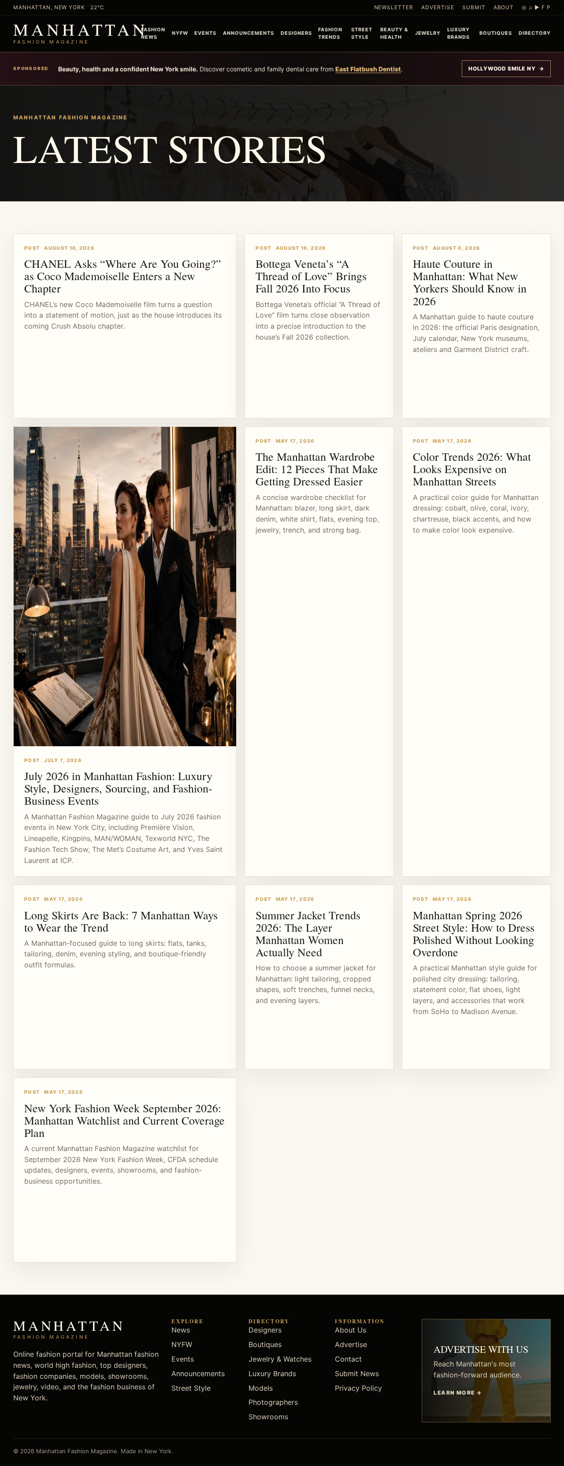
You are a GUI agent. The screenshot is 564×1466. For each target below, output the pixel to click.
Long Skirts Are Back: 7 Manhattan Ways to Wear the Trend (121, 921)
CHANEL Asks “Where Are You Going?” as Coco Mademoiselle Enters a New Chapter (122, 276)
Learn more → (458, 1392)
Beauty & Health (394, 33)
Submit (474, 7)
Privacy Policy (358, 1388)
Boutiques (495, 33)
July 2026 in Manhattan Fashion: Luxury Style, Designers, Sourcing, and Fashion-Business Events (118, 788)
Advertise (437, 7)
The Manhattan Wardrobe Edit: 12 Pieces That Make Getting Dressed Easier (317, 469)
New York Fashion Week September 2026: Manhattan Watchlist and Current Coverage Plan (124, 1120)
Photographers (273, 1402)
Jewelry (428, 33)
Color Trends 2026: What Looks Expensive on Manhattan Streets (472, 469)
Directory (535, 33)
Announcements (248, 33)
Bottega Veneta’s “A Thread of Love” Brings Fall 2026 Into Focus (311, 276)
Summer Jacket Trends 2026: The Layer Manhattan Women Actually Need (308, 933)
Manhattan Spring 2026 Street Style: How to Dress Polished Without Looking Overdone (473, 933)
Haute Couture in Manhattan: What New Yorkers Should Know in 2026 (470, 282)
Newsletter (394, 7)
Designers (296, 33)
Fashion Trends (330, 33)
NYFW (180, 33)
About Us (350, 1329)
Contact (348, 1359)
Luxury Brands (458, 33)
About (504, 7)
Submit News (357, 1373)
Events (205, 33)
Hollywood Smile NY (506, 68)
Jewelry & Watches (280, 1359)
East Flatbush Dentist (368, 69)
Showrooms (268, 1416)
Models (261, 1388)
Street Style (361, 33)
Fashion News (153, 33)
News (180, 1329)
